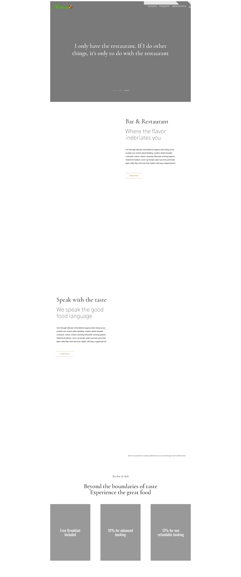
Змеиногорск (179, 6)
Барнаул (152, 6)
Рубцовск (164, 6)
